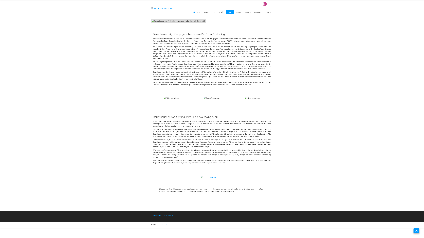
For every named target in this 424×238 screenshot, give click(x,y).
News (230, 12)
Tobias (206, 12)
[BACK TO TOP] (416, 230)
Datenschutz (168, 215)
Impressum (157, 215)
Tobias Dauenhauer (164, 225)
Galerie (238, 12)
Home (198, 12)
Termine (268, 12)
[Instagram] (265, 4)
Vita (214, 12)
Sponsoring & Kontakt (253, 12)
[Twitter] (271, 4)
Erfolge (221, 12)
